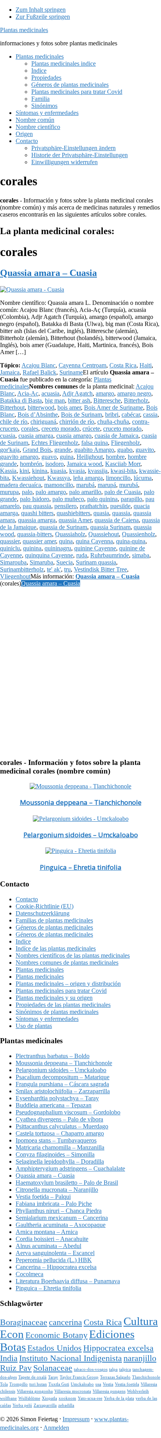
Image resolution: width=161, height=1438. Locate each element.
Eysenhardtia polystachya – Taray (57, 1098)
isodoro (54, 463)
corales (29, 428)
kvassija (97, 470)
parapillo (131, 499)
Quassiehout (103, 534)
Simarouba (13, 562)
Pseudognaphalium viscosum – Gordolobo (68, 1112)
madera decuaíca (20, 485)
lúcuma (143, 478)
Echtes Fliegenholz (54, 442)
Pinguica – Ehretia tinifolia (81, 867)
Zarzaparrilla (45, 1405)
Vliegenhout (15, 576)
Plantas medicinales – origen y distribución (68, 983)
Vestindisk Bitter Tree (100, 569)
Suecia (64, 562)
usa (98, 1384)
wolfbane (8, 1398)
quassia (121, 513)
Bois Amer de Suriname (113, 407)
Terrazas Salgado (115, 1377)
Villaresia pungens (109, 1391)
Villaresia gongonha (35, 1391)
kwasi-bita (123, 470)
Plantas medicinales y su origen (54, 997)
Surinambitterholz (22, 569)
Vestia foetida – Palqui (43, 1196)
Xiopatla (49, 1398)
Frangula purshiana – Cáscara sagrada (62, 1084)
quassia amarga (36, 520)
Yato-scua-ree (90, 1398)
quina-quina (130, 541)
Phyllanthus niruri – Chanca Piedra (59, 1210)
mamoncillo (58, 485)
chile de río (13, 421)
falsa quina (94, 442)
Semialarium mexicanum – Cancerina (62, 1217)
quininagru (58, 548)
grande (62, 449)
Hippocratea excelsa (118, 1348)
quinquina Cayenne (49, 555)
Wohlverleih (138, 1391)
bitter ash (79, 400)
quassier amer (39, 541)
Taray (53, 1377)
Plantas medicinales (24, 30)
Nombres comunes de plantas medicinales (67, 962)
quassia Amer (75, 520)
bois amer (69, 407)
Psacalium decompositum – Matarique (62, 1077)
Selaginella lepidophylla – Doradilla (60, 1161)
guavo (49, 456)
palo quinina (102, 499)
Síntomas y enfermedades (47, 1018)
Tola (4, 1384)
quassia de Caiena (117, 520)
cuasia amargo (73, 435)
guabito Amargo (94, 449)
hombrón (31, 463)
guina (66, 456)
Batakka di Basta (21, 400)
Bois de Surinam (81, 414)
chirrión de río (76, 421)
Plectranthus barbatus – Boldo (52, 1056)
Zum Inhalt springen (41, 9)
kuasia (58, 470)
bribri (111, 414)
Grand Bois (37, 449)
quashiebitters (73, 513)
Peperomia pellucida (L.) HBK (54, 1260)
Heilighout (90, 456)
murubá (128, 485)
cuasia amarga (35, 435)
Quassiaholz (70, 534)
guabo (124, 449)
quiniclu (10, 548)
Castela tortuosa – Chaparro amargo (60, 1133)
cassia (150, 414)
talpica (125, 1369)
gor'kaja (10, 449)
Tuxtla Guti (58, 1384)
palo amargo (51, 492)
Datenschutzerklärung (43, 913)
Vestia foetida (127, 1384)
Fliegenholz (125, 442)
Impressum (76, 1419)
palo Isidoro (34, 499)
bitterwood (41, 407)
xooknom (67, 1398)
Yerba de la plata (119, 1398)
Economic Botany (56, 1335)
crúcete (91, 428)
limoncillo (118, 478)
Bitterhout (12, 407)
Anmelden (56, 1427)
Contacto (27, 899)
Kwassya (58, 478)
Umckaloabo (82, 1384)
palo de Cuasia (122, 492)
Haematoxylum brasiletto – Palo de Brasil (67, 1182)
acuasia (50, 393)
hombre (115, 456)
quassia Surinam (110, 527)
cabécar (131, 414)
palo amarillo (85, 492)
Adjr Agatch (77, 393)
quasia (101, 513)
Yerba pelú (22, 1405)
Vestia (108, 1384)
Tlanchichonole (146, 1377)
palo (27, 492)
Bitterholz (136, 400)
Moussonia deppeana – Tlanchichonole (80, 802)
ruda (81, 555)
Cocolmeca (29, 1274)
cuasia (7, 435)
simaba (140, 555)
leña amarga (88, 478)
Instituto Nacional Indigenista (70, 1358)
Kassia (8, 470)
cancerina (65, 1322)
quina (66, 541)
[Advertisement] (80, 670)
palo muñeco (68, 499)
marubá (85, 485)
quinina (32, 548)
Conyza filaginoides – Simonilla (55, 1154)
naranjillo (139, 1358)
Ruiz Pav (16, 1368)
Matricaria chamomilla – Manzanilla (60, 1147)
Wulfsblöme (29, 1398)
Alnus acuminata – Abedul (48, 1246)
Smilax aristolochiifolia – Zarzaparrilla (63, 1091)
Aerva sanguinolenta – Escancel (55, 1253)
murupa (9, 492)
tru (67, 569)
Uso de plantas (34, 1026)
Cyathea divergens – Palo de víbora (59, 1119)
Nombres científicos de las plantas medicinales (73, 955)
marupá (107, 485)
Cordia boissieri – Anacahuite (52, 1239)
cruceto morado (122, 428)
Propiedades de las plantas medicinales (63, 1004)
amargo (105, 393)
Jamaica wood (84, 463)
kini (24, 470)
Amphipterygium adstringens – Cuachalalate (70, 1168)
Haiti (146, 365)
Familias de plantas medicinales (54, 920)
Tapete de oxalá (32, 1377)
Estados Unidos (54, 1348)
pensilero (65, 506)
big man (55, 400)
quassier (10, 541)
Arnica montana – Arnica (47, 1231)
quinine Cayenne (95, 548)
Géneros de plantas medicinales (54, 927)
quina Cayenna (94, 541)
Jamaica (10, 372)
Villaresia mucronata (72, 1391)
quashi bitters (37, 513)
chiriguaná (43, 421)
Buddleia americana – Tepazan (53, 1105)
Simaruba (41, 562)
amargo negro (134, 393)
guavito (145, 449)
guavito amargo (19, 456)
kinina (39, 470)
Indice (23, 941)
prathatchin (93, 506)
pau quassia (37, 506)
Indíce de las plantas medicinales (56, 948)
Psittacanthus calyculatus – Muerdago (62, 1126)
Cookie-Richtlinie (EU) (44, 906)
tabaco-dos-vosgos (90, 1369)
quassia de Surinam (63, 527)
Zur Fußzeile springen (43, 16)
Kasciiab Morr (122, 463)
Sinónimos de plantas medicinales (57, 1011)
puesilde (120, 506)
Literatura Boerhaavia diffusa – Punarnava (68, 1281)
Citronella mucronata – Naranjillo (57, 1189)
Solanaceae (52, 1368)
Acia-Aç (27, 393)
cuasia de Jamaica (116, 435)
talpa (113, 1369)
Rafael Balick (39, 372)
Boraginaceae (23, 1322)
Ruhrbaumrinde (109, 555)
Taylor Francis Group (79, 1377)
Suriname (71, 372)
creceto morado (60, 428)
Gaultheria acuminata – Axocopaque (61, 1224)
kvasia (77, 470)
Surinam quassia (96, 562)
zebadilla (66, 1405)
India (9, 1358)
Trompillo (18, 1384)
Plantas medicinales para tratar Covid (61, 990)
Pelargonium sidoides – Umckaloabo (80, 834)
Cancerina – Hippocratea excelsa (56, 1267)
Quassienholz (138, 534)
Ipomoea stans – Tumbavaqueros (56, 1140)
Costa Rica (122, 365)
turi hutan (38, 1384)
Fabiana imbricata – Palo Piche (54, 1203)
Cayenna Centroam (82, 365)
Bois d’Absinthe (38, 414)
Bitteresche (107, 400)
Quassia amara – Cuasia (48, 273)
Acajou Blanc (38, 365)
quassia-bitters (34, 534)
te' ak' (54, 569)
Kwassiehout (28, 478)
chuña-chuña (113, 421)
